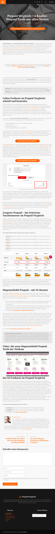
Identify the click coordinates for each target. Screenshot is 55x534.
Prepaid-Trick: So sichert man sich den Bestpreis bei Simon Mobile (15, 440)
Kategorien (35, 513)
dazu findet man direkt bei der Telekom (23, 310)
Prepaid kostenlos (38, 28)
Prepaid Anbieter (17, 28)
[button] (46, 2)
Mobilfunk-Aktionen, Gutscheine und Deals (23, 66)
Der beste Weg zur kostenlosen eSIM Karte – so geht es (40, 440)
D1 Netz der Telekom (22, 296)
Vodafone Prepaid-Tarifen (45, 146)
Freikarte (29, 109)
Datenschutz (9, 514)
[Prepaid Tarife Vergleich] (3, 2)
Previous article (20, 436)
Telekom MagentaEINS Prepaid (34, 325)
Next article (33, 436)
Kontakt (8, 519)
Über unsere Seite (10, 516)
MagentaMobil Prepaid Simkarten (19, 295)
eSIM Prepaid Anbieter (31, 48)
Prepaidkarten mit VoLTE (19, 48)
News (7, 520)
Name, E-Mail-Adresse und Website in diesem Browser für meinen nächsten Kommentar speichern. (26, 479)
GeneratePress (24, 532)
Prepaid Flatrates (27, 28)
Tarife (28, 147)
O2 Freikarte (8, 381)
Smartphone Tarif (34, 107)
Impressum (9, 513)
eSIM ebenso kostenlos (27, 132)
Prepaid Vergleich (8, 144)
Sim (30, 112)
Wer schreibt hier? (27, 428)
